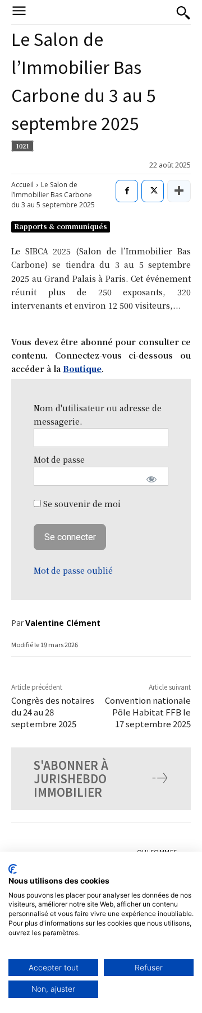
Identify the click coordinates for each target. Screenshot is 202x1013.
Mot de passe (59, 459)
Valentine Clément (62, 622)
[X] (152, 191)
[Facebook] (127, 191)
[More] (179, 191)
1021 (22, 145)
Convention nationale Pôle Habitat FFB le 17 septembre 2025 (148, 711)
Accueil (22, 184)
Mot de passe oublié (73, 570)
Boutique (82, 368)
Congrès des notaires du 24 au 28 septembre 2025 (52, 711)
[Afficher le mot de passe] (151, 479)
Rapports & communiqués (60, 226)
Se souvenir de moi (81, 503)
